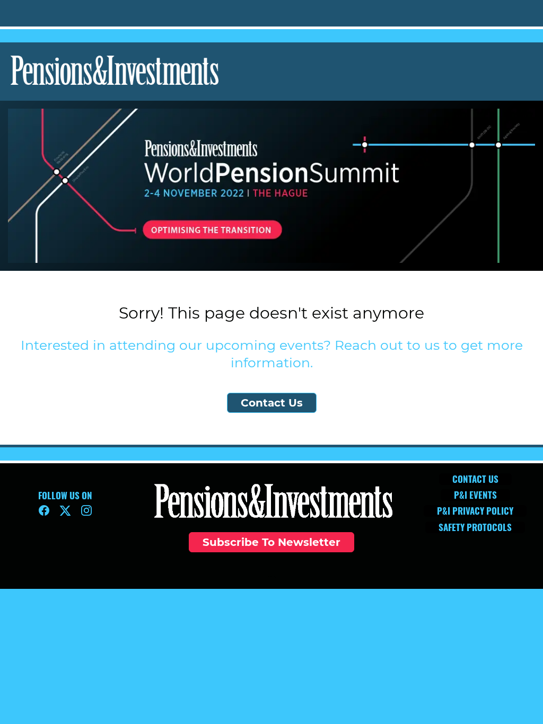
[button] (46, 514)
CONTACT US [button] (475, 479)
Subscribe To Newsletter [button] (271, 542)
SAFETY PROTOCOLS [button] (475, 527)
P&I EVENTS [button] (475, 495)
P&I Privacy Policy (272, 576)
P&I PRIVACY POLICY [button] (475, 511)
